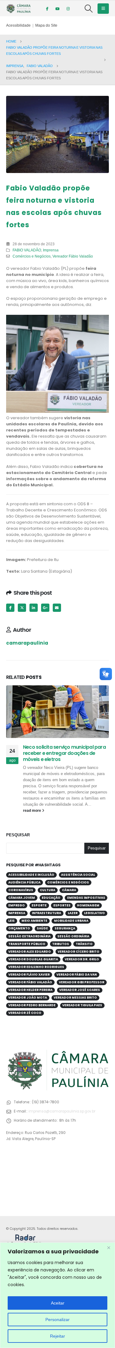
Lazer (73, 913)
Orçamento (19, 928)
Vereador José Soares (79, 990)
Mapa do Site (46, 25)
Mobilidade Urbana (71, 920)
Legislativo (94, 913)
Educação (51, 897)
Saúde (42, 928)
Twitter (22, 608)
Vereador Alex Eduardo (29, 951)
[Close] (108, 1247)
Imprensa (51, 250)
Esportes (62, 905)
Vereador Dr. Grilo (82, 959)
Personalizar (57, 1319)
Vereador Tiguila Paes (82, 1005)
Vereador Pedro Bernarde (32, 1005)
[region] (57, 1295)
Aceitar (57, 1303)
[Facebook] (47, 8)
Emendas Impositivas (86, 897)
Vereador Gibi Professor (81, 982)
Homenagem (88, 905)
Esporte (39, 905)
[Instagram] (68, 8)
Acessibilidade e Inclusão (31, 874)
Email (57, 608)
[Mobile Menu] (103, 8)
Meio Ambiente (34, 920)
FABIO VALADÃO (27, 250)
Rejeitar (57, 1336)
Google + (45, 608)
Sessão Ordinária (73, 936)
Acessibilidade (18, 25)
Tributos (60, 944)
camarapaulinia (27, 643)
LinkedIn (33, 608)
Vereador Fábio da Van (76, 974)
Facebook (10, 608)
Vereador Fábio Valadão (72, 256)
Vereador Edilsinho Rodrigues (36, 967)
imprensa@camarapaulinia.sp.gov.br (62, 1111)
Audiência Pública (24, 882)
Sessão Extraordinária (29, 936)
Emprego (16, 905)
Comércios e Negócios (32, 256)
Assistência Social (78, 874)
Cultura (47, 890)
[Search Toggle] (89, 9)
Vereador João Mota (27, 997)
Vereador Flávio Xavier (29, 974)
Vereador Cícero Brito (78, 951)
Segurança (65, 928)
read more (32, 810)
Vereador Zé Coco (24, 1013)
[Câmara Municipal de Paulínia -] (18, 8)
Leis (11, 920)
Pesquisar (18, 835)
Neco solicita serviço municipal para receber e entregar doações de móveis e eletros (64, 753)
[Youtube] (57, 8)
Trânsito (84, 944)
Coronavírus (20, 890)
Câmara (69, 890)
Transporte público (26, 944)
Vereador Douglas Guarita (33, 959)
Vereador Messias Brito (75, 997)
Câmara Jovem (21, 897)
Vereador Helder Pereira (30, 990)
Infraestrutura (46, 913)
